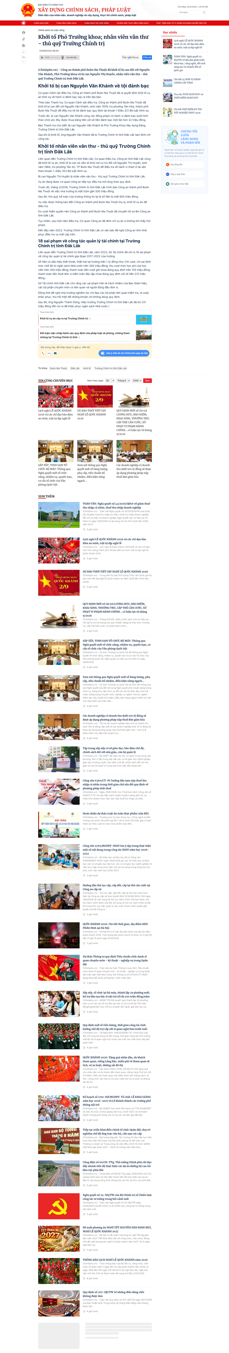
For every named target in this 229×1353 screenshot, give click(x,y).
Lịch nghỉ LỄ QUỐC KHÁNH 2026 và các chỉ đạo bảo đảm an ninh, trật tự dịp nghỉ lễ (189, 44)
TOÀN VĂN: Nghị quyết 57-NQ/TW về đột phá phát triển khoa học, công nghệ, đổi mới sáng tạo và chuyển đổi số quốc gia (189, 63)
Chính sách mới (41, 23)
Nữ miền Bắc (72, 57)
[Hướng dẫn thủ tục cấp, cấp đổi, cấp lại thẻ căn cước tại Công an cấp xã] (59, 896)
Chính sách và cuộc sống (96, 23)
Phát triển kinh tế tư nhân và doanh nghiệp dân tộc (182, 23)
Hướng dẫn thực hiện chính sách (133, 23)
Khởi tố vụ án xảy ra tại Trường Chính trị (64, 318)
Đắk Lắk (75, 368)
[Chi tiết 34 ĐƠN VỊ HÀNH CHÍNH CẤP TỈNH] (167, 82)
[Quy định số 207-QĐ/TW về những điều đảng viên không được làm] (59, 1303)
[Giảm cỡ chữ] (23, 61)
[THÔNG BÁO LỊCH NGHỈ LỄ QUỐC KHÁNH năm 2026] (59, 1271)
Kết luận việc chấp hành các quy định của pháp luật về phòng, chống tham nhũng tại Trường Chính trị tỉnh (85, 335)
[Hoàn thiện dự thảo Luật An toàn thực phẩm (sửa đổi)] (59, 825)
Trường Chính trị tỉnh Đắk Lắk (110, 368)
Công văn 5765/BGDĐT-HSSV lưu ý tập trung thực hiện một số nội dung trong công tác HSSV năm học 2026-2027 (117, 849)
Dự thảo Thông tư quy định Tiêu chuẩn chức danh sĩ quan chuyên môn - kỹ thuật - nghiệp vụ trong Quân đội (115, 960)
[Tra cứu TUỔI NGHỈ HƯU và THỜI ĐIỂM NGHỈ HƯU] (167, 97)
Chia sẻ (147, 57)
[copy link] (23, 39)
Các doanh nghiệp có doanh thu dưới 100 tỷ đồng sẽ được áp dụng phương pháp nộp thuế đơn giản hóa (134, 471)
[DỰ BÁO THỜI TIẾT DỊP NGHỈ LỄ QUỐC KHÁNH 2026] (95, 396)
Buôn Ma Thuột (58, 368)
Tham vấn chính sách (66, 23)
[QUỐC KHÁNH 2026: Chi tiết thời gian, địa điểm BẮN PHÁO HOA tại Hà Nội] (59, 935)
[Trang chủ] (28, 10)
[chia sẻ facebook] (23, 32)
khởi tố (87, 368)
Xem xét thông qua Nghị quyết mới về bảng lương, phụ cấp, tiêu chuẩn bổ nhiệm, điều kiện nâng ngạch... (92, 473)
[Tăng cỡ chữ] (23, 52)
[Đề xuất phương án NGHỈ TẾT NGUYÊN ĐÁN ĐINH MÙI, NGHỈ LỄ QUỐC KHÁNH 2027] (59, 1239)
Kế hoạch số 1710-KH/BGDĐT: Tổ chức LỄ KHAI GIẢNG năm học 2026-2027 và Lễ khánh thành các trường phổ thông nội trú (117, 1100)
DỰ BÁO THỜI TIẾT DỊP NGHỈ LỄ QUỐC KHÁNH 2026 (91, 414)
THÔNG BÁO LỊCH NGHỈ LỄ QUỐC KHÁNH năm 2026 (115, 1259)
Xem (147, 380)
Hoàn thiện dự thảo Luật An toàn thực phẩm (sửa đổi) (116, 813)
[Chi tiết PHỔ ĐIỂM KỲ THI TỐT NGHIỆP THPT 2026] (167, 112)
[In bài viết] (23, 45)
